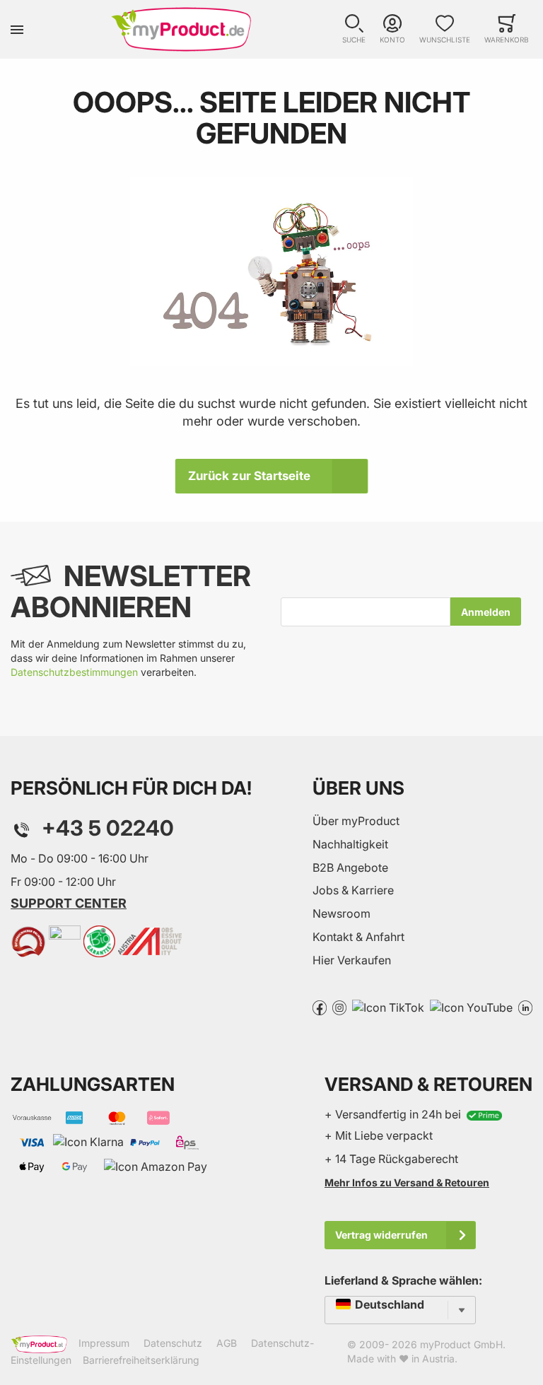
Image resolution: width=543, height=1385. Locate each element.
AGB (226, 1343)
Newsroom (341, 913)
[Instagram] (339, 1007)
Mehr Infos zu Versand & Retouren (407, 1182)
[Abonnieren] (485, 611)
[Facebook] (320, 1007)
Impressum (103, 1343)
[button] (354, 29)
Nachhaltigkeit (350, 844)
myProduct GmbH (461, 1344)
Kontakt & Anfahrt (358, 937)
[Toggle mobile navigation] (17, 29)
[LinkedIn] (525, 1007)
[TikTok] (388, 1007)
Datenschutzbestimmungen (74, 672)
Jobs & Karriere (353, 890)
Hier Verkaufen (352, 960)
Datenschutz (173, 1343)
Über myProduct (356, 821)
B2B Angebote (350, 867)
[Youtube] (471, 1007)
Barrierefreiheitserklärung (141, 1360)
